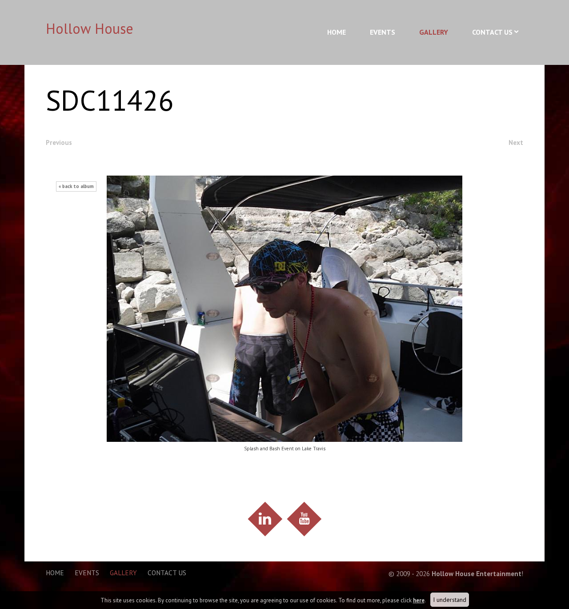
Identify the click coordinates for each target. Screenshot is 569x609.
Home (336, 32)
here (419, 600)
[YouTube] (304, 519)
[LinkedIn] (265, 519)
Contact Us (492, 32)
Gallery (433, 32)
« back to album (76, 186)
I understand (449, 600)
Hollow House (89, 28)
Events (382, 32)
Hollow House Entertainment (476, 573)
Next (516, 142)
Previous (59, 142)
